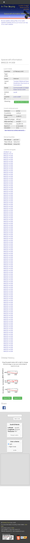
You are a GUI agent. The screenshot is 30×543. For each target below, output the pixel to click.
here (13, 528)
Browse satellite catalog (8, 21)
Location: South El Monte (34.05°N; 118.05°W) (23, 7)
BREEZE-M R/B (8, 154)
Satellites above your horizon (15, 22)
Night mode (12, 446)
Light (10, 444)
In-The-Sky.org (8, 6)
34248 (15, 92)
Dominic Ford (6, 522)
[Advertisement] (15, 41)
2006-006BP (17, 97)
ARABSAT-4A (7, 152)
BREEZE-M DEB (8, 155)
